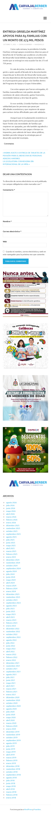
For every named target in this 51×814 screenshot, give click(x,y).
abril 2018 (10, 789)
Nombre (7, 221)
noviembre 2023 (13, 597)
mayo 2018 (11, 786)
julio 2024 (10, 574)
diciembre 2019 (12, 731)
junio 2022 (10, 645)
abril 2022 (10, 651)
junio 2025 (10, 542)
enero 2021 (11, 694)
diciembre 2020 (12, 697)
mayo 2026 (11, 511)
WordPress (28, 809)
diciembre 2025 (12, 525)
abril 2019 (10, 754)
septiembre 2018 (13, 774)
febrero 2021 (11, 691)
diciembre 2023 (12, 594)
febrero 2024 (11, 588)
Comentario (9, 190)
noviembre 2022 (13, 631)
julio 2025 (10, 539)
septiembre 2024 (13, 568)
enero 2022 (11, 660)
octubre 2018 (11, 772)
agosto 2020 (11, 709)
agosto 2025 (11, 537)
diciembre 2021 (12, 663)
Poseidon (37, 809)
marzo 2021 (11, 688)
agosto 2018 (11, 777)
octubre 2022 (11, 634)
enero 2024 (11, 591)
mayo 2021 (11, 683)
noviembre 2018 (13, 769)
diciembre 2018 (12, 766)
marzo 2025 (11, 551)
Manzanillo (39, 44)
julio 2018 (10, 780)
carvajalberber (25, 44)
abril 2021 (10, 686)
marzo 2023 (11, 620)
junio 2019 (10, 749)
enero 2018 (11, 797)
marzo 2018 (11, 792)
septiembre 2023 (13, 602)
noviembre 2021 (13, 666)
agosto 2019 (11, 743)
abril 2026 (10, 514)
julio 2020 (10, 711)
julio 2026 (10, 505)
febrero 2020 (11, 726)
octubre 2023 (11, 600)
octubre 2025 (11, 531)
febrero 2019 (11, 760)
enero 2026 (11, 522)
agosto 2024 (11, 571)
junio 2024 (10, 577)
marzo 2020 (11, 723)
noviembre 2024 (13, 562)
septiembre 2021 (13, 671)
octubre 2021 (11, 668)
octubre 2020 (11, 703)
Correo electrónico (12, 231)
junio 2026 (10, 508)
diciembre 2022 (12, 628)
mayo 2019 (11, 751)
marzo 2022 (11, 654)
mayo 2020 (11, 717)
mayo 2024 (11, 580)
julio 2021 (10, 677)
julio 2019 (10, 746)
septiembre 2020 (13, 706)
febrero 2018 (11, 794)
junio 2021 (10, 680)
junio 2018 (10, 783)
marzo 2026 (11, 517)
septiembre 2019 (13, 740)
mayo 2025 (11, 545)
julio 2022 (10, 643)
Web (5, 241)
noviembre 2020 (13, 700)
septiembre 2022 (13, 637)
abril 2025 (10, 548)
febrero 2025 (11, 554)
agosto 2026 (11, 502)
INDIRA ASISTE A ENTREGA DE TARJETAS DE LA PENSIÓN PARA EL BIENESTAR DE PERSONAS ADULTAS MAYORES (24, 155)
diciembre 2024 (12, 560)
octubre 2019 (11, 737)
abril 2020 (10, 720)
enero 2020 (11, 729)
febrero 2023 (11, 623)
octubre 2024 (11, 565)
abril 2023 (10, 617)
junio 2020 (10, 714)
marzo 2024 (11, 585)
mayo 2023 (11, 614)
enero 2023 (11, 625)
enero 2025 (11, 557)
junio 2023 (10, 611)
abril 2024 (10, 582)
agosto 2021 (11, 674)
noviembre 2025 (13, 528)
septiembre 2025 (13, 534)
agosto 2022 (11, 640)
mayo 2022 (11, 648)
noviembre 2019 (13, 734)
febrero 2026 (11, 519)
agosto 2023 (11, 605)
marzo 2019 (11, 757)
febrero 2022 (11, 657)
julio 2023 (10, 608)
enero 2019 (11, 763)
